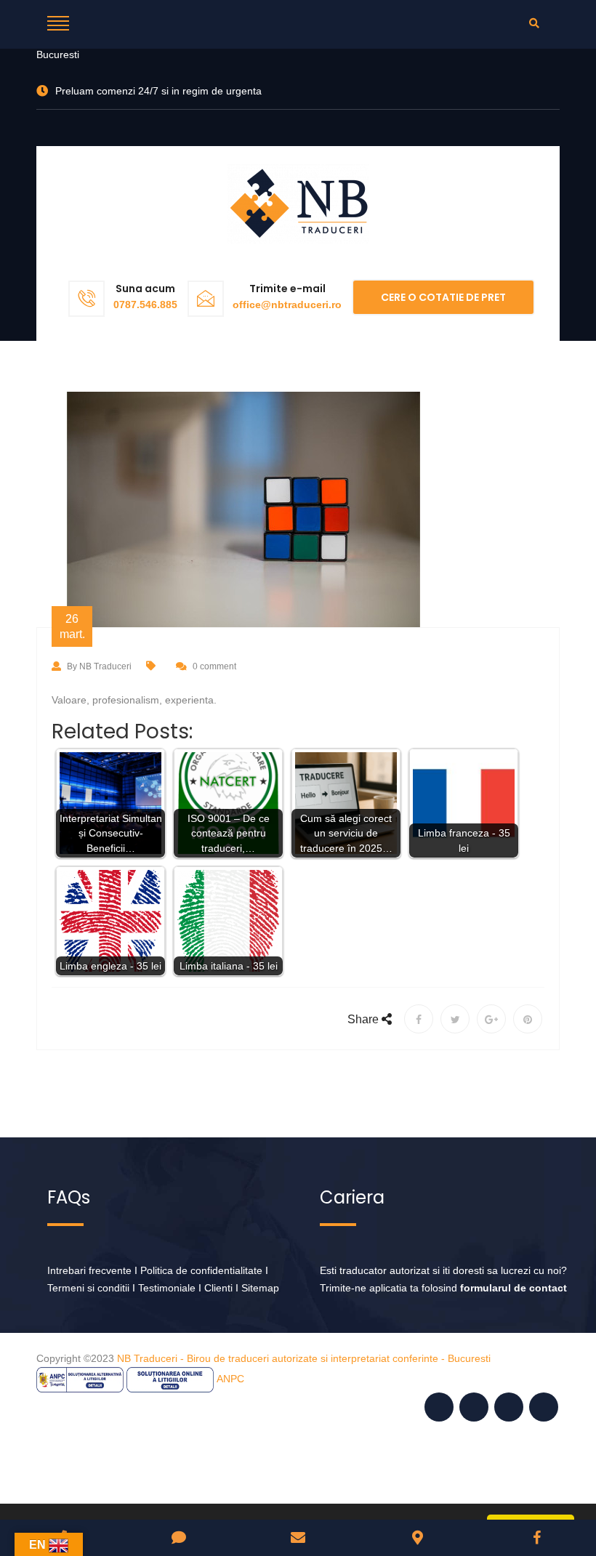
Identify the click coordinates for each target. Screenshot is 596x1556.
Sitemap (260, 1288)
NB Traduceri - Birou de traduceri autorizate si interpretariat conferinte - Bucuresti (304, 1358)
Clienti (218, 1288)
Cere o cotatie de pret (443, 297)
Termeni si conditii (88, 1288)
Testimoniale (167, 1288)
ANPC (230, 1378)
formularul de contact (513, 1288)
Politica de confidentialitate (201, 1270)
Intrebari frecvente (89, 1270)
